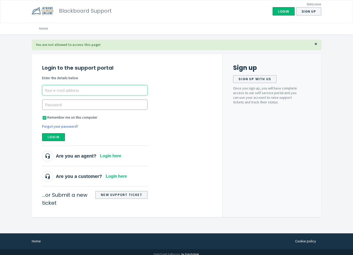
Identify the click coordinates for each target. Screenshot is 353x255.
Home (43, 28)
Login (53, 137)
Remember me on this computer (72, 117)
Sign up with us (255, 79)
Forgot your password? (60, 126)
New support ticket (121, 195)
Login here (110, 156)
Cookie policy (305, 241)
